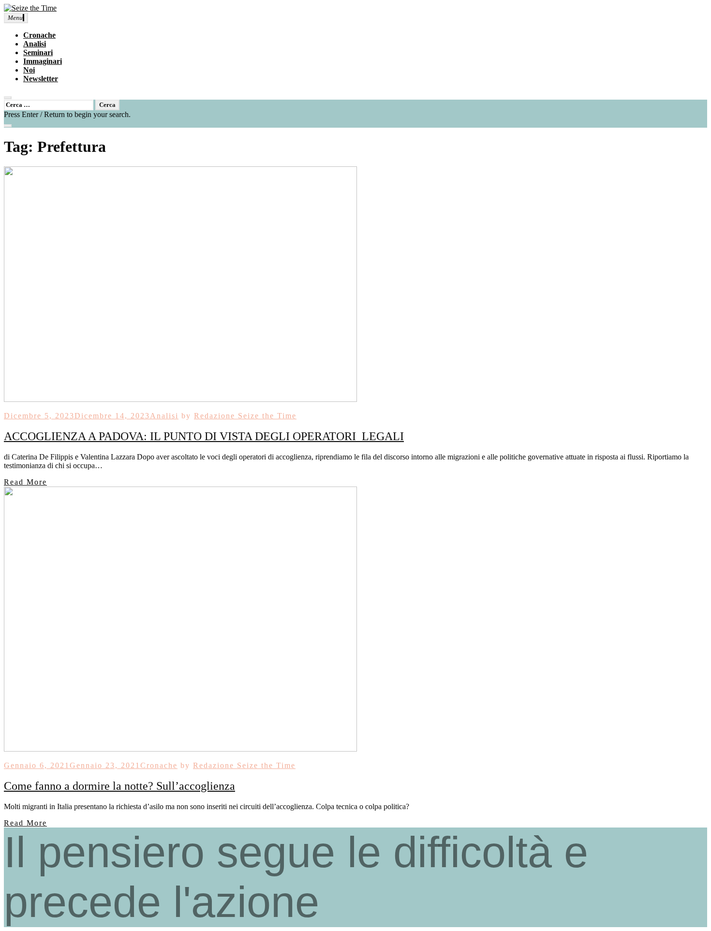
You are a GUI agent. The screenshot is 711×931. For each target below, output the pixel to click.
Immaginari (42, 61)
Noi (29, 70)
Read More (25, 482)
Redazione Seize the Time (245, 416)
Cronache (39, 35)
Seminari (38, 52)
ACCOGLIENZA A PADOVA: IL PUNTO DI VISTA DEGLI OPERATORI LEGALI (204, 436)
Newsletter (40, 78)
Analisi (34, 44)
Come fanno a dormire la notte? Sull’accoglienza (119, 786)
